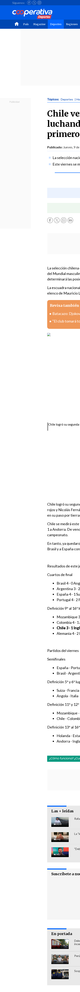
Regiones (72, 24)
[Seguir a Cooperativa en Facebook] (29, 2)
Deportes (56, 24)
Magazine (39, 24)
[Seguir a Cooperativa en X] (34, 2)
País (26, 24)
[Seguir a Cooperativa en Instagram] (39, 2)
